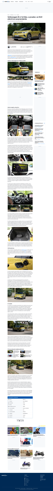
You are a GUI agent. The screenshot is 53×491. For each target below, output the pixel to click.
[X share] (19, 420)
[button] (8, 78)
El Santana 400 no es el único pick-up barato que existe (39, 126)
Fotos (26, 1)
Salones (31, 1)
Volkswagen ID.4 (13, 57)
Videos (29, 1)
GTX (25, 251)
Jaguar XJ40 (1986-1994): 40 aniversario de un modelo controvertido (39, 133)
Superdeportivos (40, 131)
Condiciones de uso (35, 488)
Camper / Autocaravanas (41, 143)
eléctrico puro (24, 249)
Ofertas (39, 139)
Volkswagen (10, 55)
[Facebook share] (17, 420)
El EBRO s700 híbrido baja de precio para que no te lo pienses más (39, 138)
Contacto (41, 477)
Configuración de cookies (29, 488)
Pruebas (16, 1)
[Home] (7, 1)
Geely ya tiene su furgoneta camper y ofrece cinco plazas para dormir (39, 142)
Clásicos (39, 135)
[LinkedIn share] (21, 420)
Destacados (21, 1)
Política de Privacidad (17, 488)
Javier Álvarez (14, 46)
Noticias (12, 1)
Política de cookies (23, 488)
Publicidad (41, 476)
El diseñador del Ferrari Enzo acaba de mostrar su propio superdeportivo (39, 129)
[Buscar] (48, 1)
